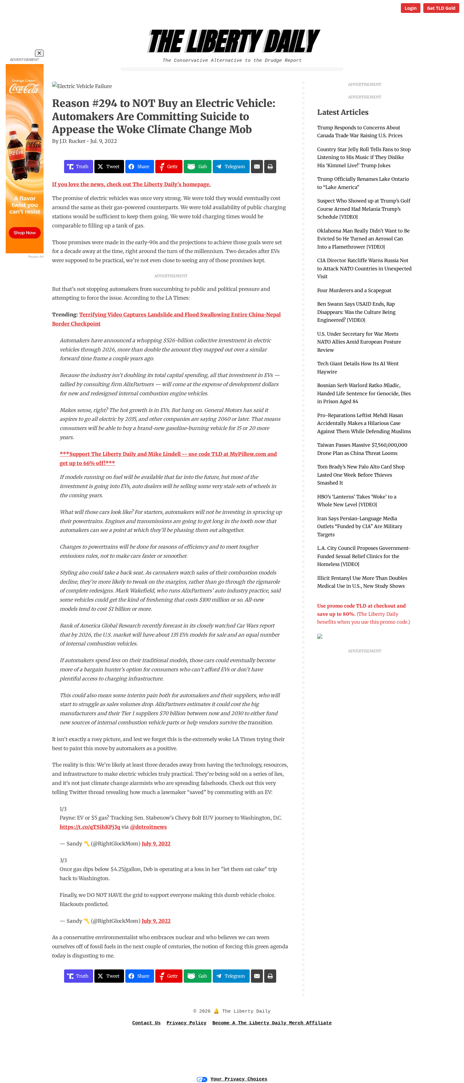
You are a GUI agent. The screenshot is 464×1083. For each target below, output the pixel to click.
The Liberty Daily (234, 41)
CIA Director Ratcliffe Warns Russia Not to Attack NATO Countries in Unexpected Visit (364, 268)
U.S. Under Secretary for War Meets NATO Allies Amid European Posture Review (359, 342)
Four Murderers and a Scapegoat (354, 290)
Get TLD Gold (441, 8)
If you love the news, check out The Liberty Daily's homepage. (131, 184)
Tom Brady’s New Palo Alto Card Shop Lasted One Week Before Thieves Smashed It (361, 475)
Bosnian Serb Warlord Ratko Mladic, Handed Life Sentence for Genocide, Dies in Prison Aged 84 (364, 393)
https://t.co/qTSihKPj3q (90, 827)
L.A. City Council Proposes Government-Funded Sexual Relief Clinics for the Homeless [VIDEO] (364, 556)
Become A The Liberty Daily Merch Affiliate (272, 1023)
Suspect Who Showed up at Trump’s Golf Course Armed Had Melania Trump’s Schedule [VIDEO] (363, 209)
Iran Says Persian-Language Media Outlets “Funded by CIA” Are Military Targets (359, 526)
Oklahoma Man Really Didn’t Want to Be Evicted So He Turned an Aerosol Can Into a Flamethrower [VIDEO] (363, 239)
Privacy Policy (186, 1023)
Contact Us (146, 1023)
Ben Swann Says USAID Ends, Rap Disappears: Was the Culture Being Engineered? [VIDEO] (356, 312)
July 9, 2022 (156, 843)
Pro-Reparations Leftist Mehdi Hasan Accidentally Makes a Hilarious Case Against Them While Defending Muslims (364, 423)
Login (411, 8)
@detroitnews (148, 827)
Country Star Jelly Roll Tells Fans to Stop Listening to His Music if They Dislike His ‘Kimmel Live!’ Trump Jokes (364, 157)
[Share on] (257, 166)
